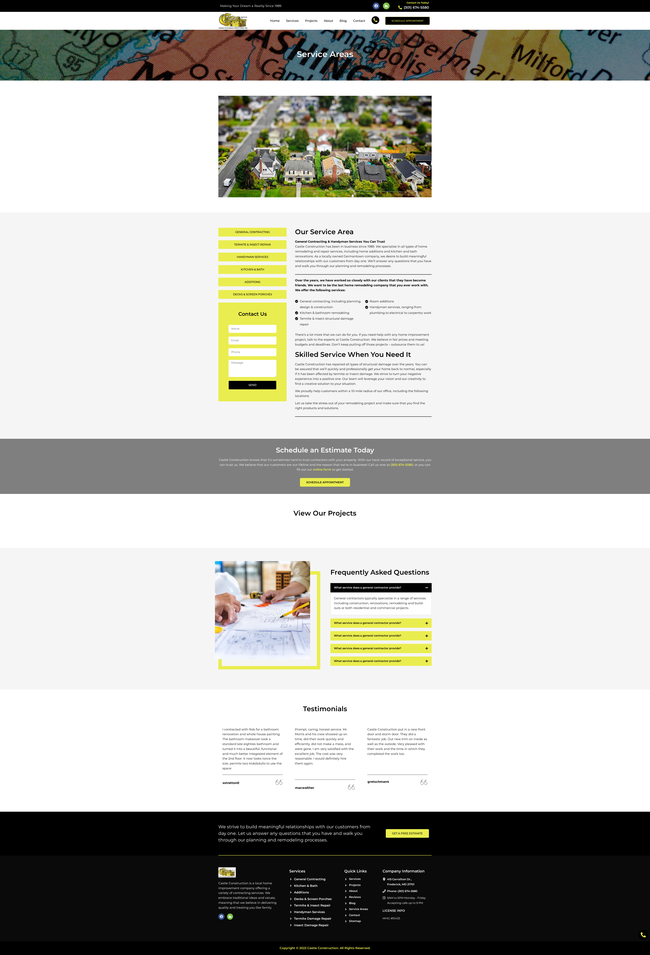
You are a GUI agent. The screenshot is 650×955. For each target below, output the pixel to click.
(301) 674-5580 (402, 465)
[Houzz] (386, 6)
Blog (343, 21)
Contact (359, 21)
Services (292, 21)
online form (322, 469)
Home (275, 21)
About (328, 21)
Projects (311, 21)
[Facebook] (376, 6)
